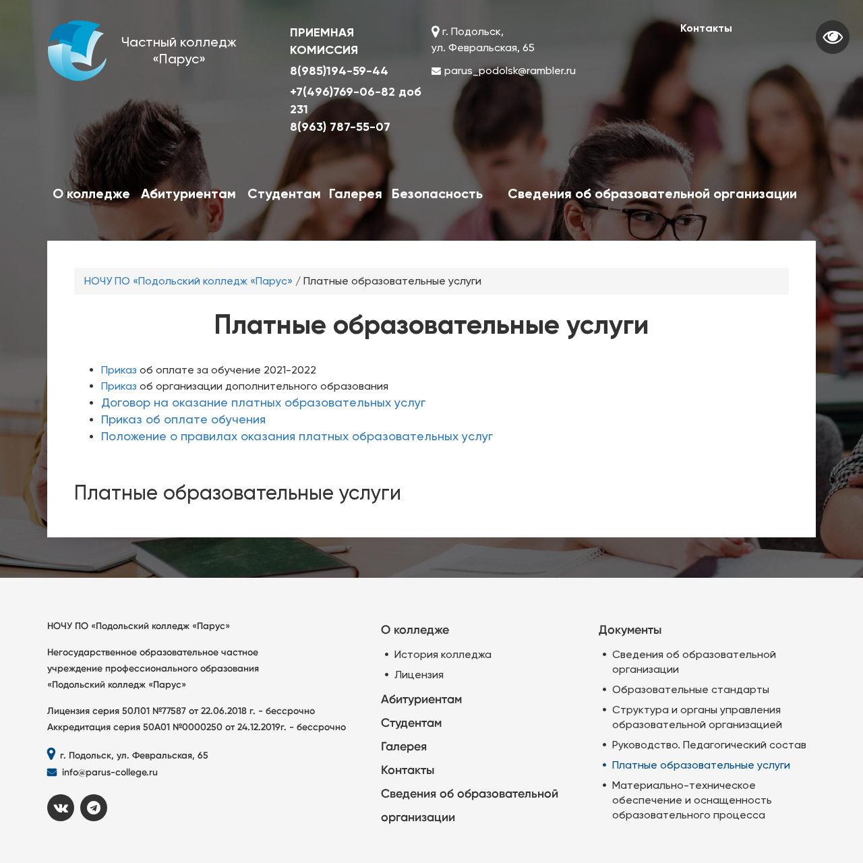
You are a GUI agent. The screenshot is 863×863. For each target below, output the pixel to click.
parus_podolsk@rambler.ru (510, 70)
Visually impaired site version (833, 37)
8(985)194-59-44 (339, 70)
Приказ (119, 369)
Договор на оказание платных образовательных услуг (263, 402)
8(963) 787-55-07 (340, 126)
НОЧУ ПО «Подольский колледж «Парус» (188, 280)
